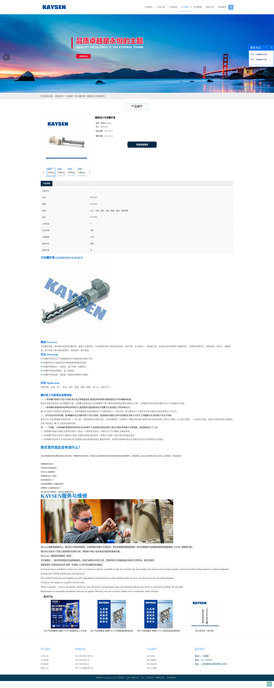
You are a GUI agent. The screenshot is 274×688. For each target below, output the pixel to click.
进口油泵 (151, 656)
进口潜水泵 (152, 664)
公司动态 (173, 7)
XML (143, 678)
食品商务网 (171, 678)
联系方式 (210, 7)
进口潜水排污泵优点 (84, 656)
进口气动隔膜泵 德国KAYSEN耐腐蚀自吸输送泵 (158, 631)
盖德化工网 (160, 678)
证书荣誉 (198, 7)
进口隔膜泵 (152, 660)
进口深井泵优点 (82, 664)
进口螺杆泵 (80, 96)
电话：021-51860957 (203, 660)
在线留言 (222, 7)
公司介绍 (161, 7)
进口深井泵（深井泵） (205, 631)
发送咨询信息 (142, 145)
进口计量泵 (152, 668)
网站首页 (59, 96)
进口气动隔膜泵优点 (84, 668)
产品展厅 (185, 7)
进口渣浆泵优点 (82, 660)
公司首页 (149, 7)
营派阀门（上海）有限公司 (128, 678)
